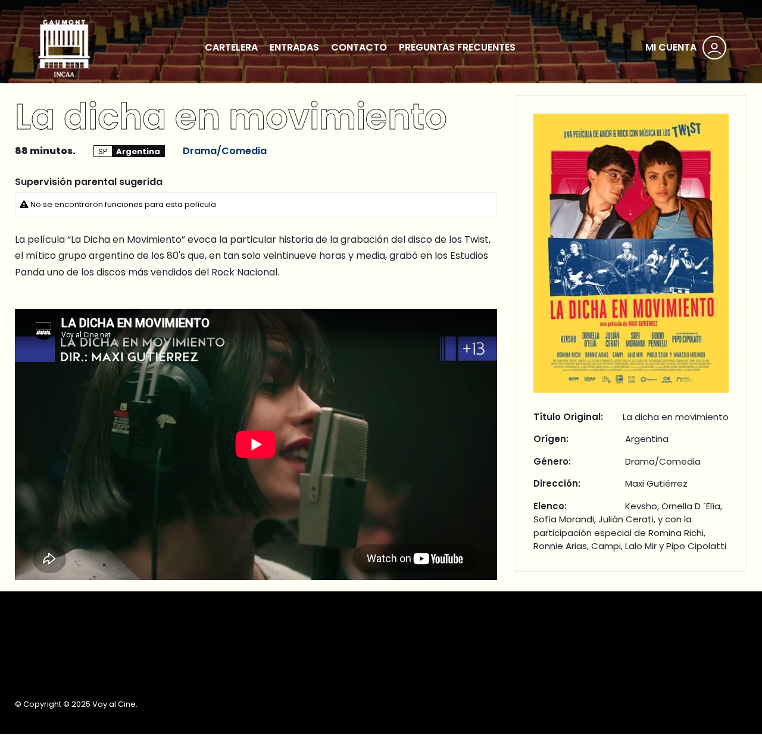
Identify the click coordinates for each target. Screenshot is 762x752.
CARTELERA (231, 47)
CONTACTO (359, 47)
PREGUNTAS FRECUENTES (457, 47)
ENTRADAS (294, 47)
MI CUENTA (671, 47)
